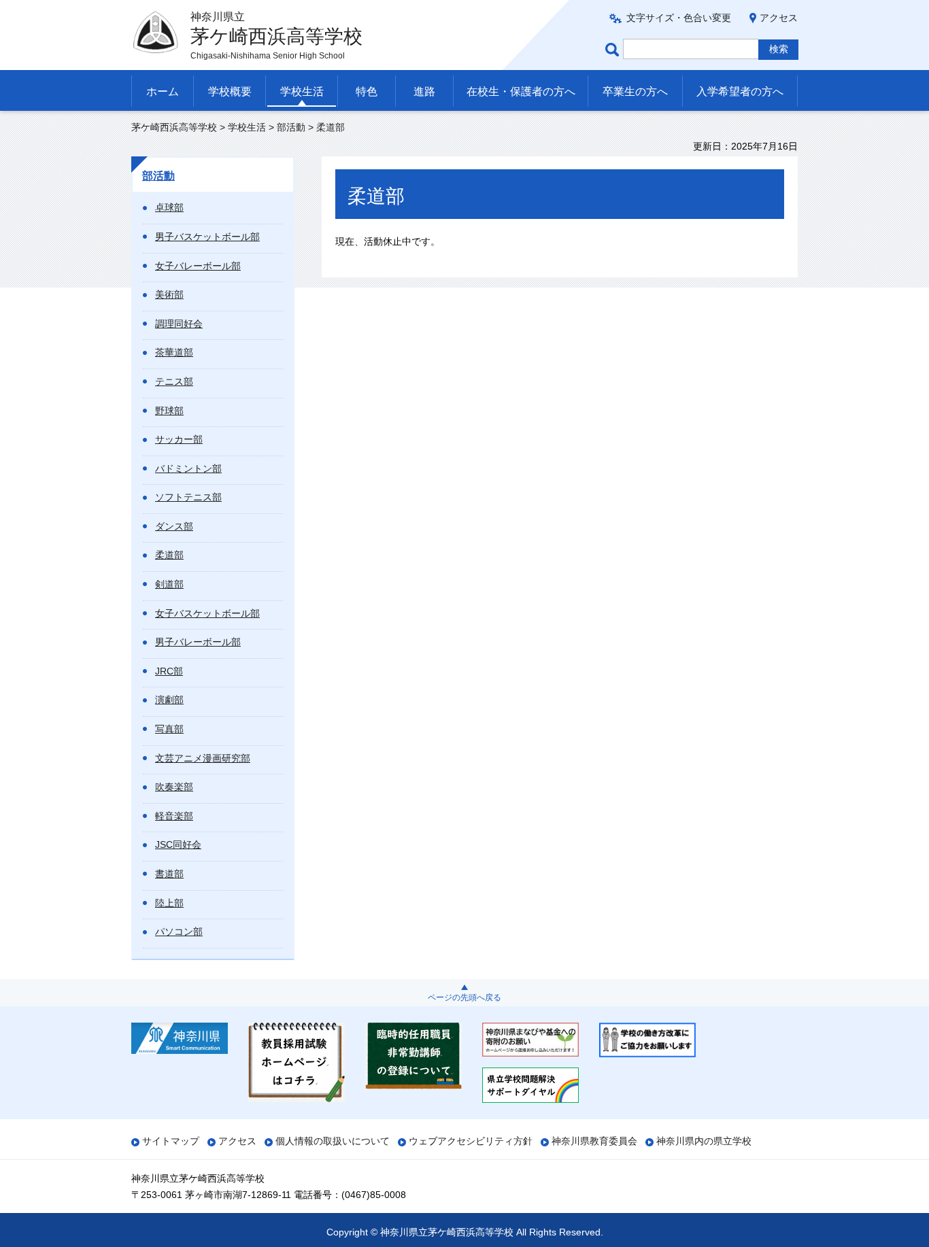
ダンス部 (174, 526)
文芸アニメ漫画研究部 (202, 758)
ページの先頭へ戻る (464, 997)
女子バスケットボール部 (207, 613)
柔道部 (169, 554)
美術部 (169, 294)
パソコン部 (179, 931)
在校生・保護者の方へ (521, 91)
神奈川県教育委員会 (594, 1140)
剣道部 (169, 584)
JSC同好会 (178, 844)
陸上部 (169, 903)
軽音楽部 (174, 815)
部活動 (291, 127)
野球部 (169, 410)
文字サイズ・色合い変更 (678, 17)
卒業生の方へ (635, 91)
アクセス (779, 17)
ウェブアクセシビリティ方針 (471, 1140)
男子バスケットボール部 (207, 236)
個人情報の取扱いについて (332, 1140)
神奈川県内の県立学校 (703, 1140)
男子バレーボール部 (198, 641)
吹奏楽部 (174, 786)
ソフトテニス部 (188, 497)
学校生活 (302, 91)
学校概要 (230, 91)
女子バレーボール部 (198, 265)
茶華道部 (174, 352)
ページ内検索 (614, 49)
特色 (366, 91)
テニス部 (174, 381)
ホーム (162, 91)
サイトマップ (170, 1140)
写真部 (169, 728)
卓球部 (169, 207)
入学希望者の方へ (739, 91)
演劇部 (169, 699)
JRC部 (169, 671)
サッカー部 (179, 439)
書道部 (169, 873)
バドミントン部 (188, 468)
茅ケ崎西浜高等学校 (174, 127)
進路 (424, 91)
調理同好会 (179, 323)
